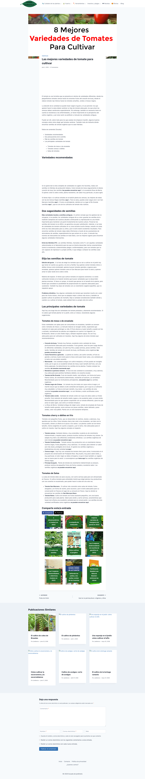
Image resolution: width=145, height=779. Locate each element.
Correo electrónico (69, 731)
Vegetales (45, 56)
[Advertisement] (72, 82)
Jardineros (36, 641)
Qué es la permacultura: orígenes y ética (92, 597)
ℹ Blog (122, 3)
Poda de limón (44, 597)
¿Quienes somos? (72, 765)
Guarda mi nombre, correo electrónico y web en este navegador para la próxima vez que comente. (71, 736)
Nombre (43, 731)
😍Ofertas (114, 3)
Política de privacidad (79, 761)
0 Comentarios (54, 67)
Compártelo (49, 513)
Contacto (67, 761)
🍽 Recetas (106, 3)
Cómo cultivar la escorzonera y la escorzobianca (37, 674)
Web (87, 731)
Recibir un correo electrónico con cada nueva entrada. (59, 744)
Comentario (44, 708)
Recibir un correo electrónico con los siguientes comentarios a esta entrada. (66, 740)
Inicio (60, 761)
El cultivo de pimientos (71, 636)
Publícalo (60, 513)
